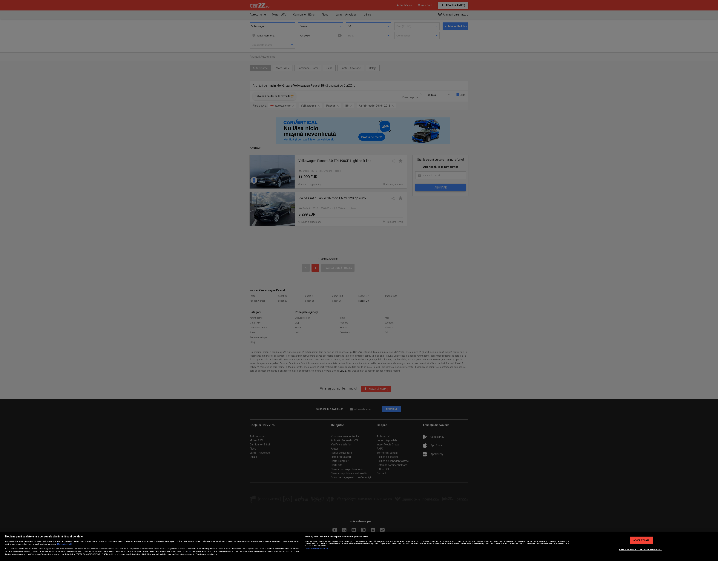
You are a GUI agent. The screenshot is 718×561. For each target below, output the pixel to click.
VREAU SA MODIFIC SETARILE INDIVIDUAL (640, 549)
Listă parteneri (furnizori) (316, 548)
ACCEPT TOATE (641, 540)
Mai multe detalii (64, 544)
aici (190, 551)
